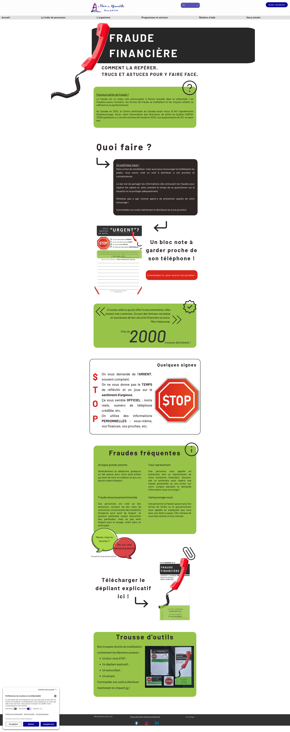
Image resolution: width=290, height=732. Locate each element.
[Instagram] (146, 723)
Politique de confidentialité (151, 717)
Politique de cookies (136, 717)
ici (127, 687)
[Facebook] (136, 723)
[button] (168, 17)
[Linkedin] (157, 723)
